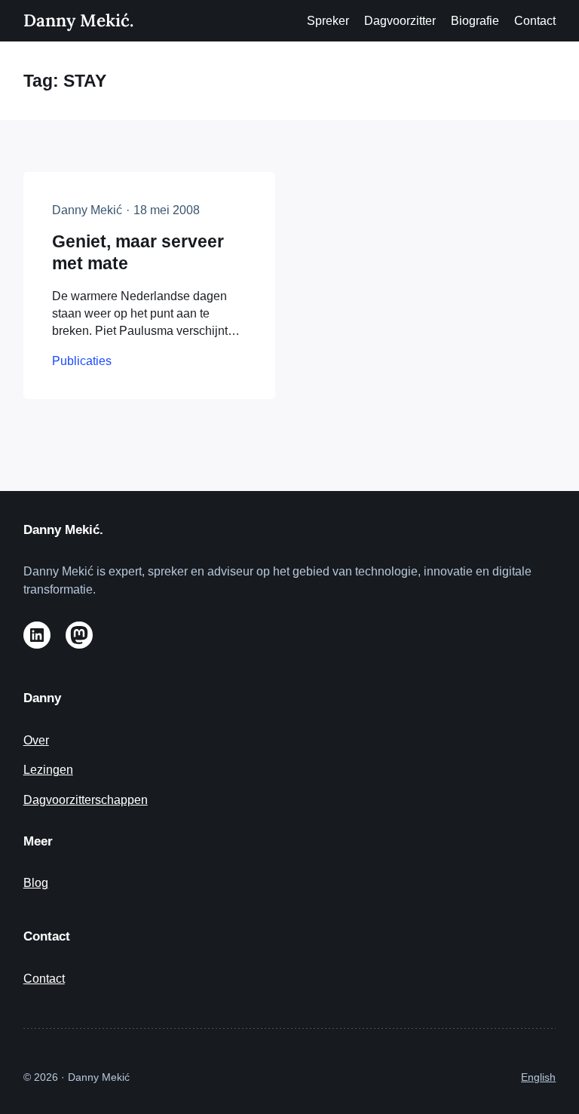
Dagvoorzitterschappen (85, 799)
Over (36, 740)
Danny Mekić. (78, 20)
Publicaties (82, 360)
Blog (35, 882)
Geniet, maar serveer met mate (138, 252)
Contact (44, 978)
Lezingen (48, 769)
